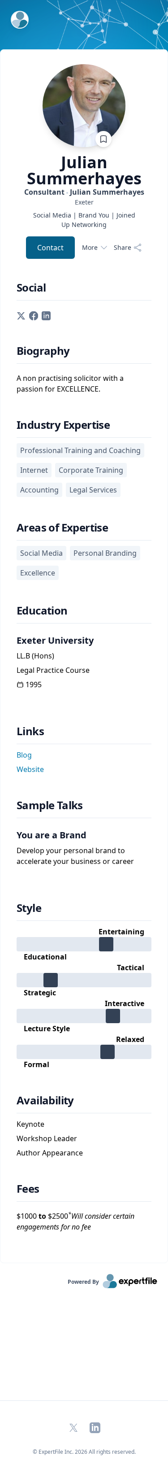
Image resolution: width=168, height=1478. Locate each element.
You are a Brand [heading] (51, 835)
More (90, 247)
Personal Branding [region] (105, 553)
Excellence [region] (37, 573)
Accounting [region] (39, 490)
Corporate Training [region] (91, 470)
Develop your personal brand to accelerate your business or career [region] (75, 856)
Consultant (84, 192)
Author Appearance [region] (50, 1153)
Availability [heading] (45, 1100)
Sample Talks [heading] (50, 805)
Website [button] (30, 769)
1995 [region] (34, 684)
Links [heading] (30, 731)
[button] (21, 315)
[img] (84, 944)
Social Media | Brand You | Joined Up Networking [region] (84, 220)
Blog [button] (24, 755)
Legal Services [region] (93, 490)
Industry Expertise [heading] (63, 425)
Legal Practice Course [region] (53, 670)
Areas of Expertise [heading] (62, 527)
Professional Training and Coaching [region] (80, 450)
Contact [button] (50, 248)
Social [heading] (31, 287)
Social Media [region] (41, 553)
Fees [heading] (28, 1189)
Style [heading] (29, 908)
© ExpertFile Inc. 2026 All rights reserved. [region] (84, 1452)
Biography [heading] (43, 351)
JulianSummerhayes (84, 170)
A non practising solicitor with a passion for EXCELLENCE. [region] (70, 383)
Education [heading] (42, 610)
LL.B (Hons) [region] (35, 656)
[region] (84, 202)
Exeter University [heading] (55, 640)
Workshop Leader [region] (47, 1138)
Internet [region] (34, 470)
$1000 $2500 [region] (75, 1221)
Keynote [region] (30, 1124)
